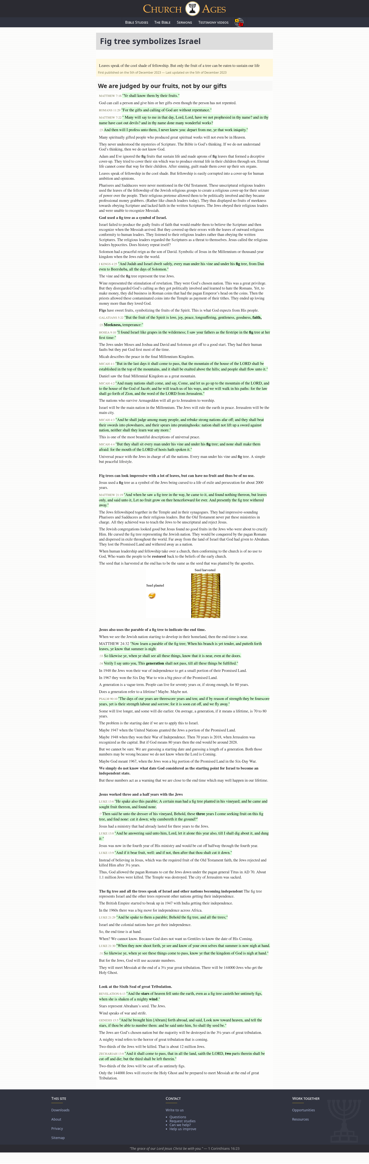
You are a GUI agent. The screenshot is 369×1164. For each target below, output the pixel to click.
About (56, 1119)
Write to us (181, 1119)
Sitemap (58, 1137)
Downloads (60, 1110)
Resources (300, 1119)
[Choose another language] (239, 22)
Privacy (57, 1128)
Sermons (184, 22)
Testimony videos (213, 22)
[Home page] (184, 8)
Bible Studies (136, 22)
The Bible (162, 22)
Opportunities (303, 1110)
